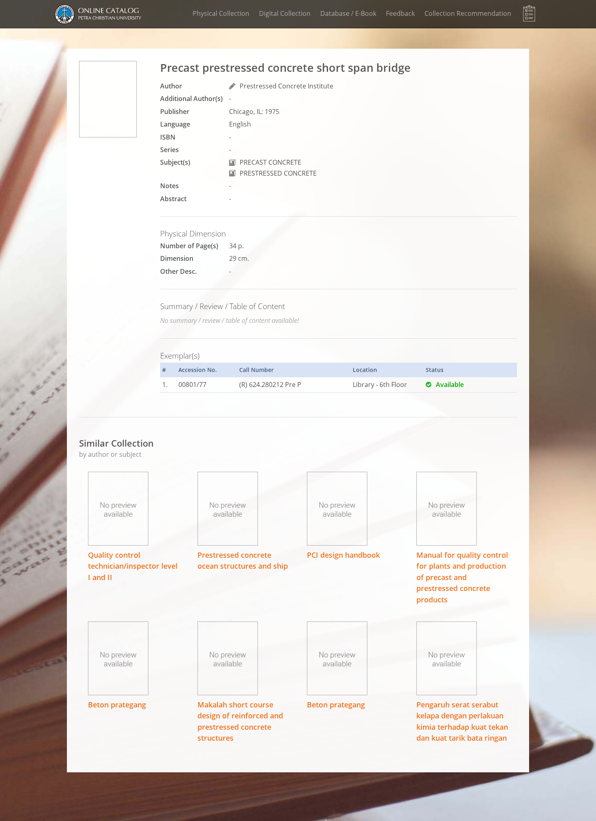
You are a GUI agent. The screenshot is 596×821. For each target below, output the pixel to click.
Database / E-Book (348, 13)
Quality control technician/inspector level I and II (133, 566)
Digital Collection (285, 13)
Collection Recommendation (467, 13)
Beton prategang (117, 704)
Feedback (400, 13)
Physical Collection (221, 13)
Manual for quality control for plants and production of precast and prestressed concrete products (462, 577)
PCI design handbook (343, 555)
